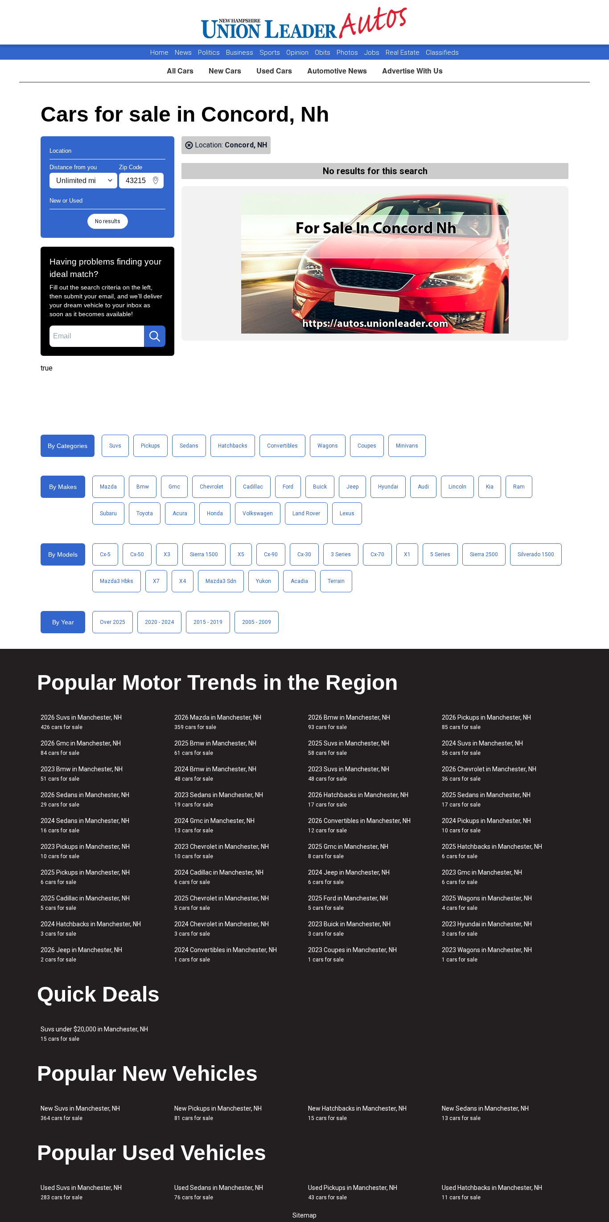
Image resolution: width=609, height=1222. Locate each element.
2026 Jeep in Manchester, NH (81, 954)
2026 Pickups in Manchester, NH (486, 722)
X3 (167, 554)
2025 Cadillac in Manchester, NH (85, 903)
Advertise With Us (412, 70)
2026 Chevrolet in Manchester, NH (489, 774)
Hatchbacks (232, 446)
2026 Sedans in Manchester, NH (85, 799)
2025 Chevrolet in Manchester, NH (221, 903)
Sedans (189, 446)
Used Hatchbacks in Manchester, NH (492, 1192)
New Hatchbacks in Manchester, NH (357, 1113)
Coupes (367, 446)
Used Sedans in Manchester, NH (218, 1192)
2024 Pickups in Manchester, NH (486, 825)
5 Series (440, 554)
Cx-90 (271, 554)
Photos (348, 53)
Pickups (150, 446)
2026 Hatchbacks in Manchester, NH (358, 799)
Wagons (327, 446)
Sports (270, 53)
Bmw (142, 487)
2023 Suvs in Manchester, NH (348, 774)
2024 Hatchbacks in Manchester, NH (91, 929)
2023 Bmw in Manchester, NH (82, 774)
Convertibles (282, 446)
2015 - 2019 (207, 622)
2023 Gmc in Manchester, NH (482, 877)
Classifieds (442, 53)
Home (159, 53)
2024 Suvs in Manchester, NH (482, 748)
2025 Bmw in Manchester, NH (215, 748)
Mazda (108, 487)
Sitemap (304, 1215)
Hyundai (388, 487)
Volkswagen (258, 513)
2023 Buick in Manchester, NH (349, 929)
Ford (288, 487)
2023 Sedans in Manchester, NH (218, 799)
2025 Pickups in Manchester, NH (85, 877)
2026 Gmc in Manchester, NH (81, 748)
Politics (209, 53)
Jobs (372, 53)
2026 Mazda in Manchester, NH (217, 722)
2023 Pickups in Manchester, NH (85, 851)
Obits (323, 53)
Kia (490, 487)
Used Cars (274, 70)
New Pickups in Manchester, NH (218, 1113)
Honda (215, 513)
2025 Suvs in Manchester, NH (348, 748)
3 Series (341, 554)
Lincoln (457, 487)
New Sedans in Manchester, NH (485, 1113)
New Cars (225, 70)
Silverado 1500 (536, 554)
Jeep (352, 487)
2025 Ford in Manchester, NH (348, 903)
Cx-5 (105, 554)
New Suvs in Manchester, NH (80, 1113)
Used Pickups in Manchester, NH (352, 1192)
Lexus (347, 513)
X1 (407, 554)
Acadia (299, 581)
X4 (182, 581)
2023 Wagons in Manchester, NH (487, 954)
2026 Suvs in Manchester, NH (81, 722)
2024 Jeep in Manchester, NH (349, 877)
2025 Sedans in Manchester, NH (486, 799)
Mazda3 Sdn (221, 581)
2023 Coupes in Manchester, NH (352, 954)
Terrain (336, 581)
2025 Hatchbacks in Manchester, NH (492, 851)
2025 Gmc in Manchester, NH (348, 851)
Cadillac (253, 487)
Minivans (407, 446)
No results (107, 221)
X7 (156, 581)
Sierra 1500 (204, 554)
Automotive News (337, 70)
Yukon (263, 581)
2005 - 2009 (256, 622)
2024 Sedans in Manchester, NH (85, 825)
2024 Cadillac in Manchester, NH (218, 877)
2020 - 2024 (159, 622)
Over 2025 (112, 622)
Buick (320, 487)
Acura (180, 513)
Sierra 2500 (484, 554)
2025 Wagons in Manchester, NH (487, 903)
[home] (304, 22)
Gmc (174, 487)
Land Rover (306, 513)
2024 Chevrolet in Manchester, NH (221, 929)
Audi (423, 487)
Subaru (108, 513)
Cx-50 (137, 554)
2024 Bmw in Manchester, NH (215, 774)
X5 (241, 554)
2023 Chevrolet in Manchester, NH (221, 851)
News (183, 53)
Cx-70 (377, 554)
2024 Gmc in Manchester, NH (214, 825)
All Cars (180, 70)
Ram (519, 487)
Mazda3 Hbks (116, 581)
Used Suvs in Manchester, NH (81, 1192)
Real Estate (403, 53)
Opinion (298, 53)
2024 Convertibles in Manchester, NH (225, 954)
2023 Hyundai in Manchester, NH (487, 929)
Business (240, 53)
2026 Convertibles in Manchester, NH (359, 825)
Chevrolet (211, 487)
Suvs (115, 446)
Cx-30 (304, 554)
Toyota (144, 513)
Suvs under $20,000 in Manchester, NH (94, 1034)
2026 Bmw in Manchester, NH (349, 722)
